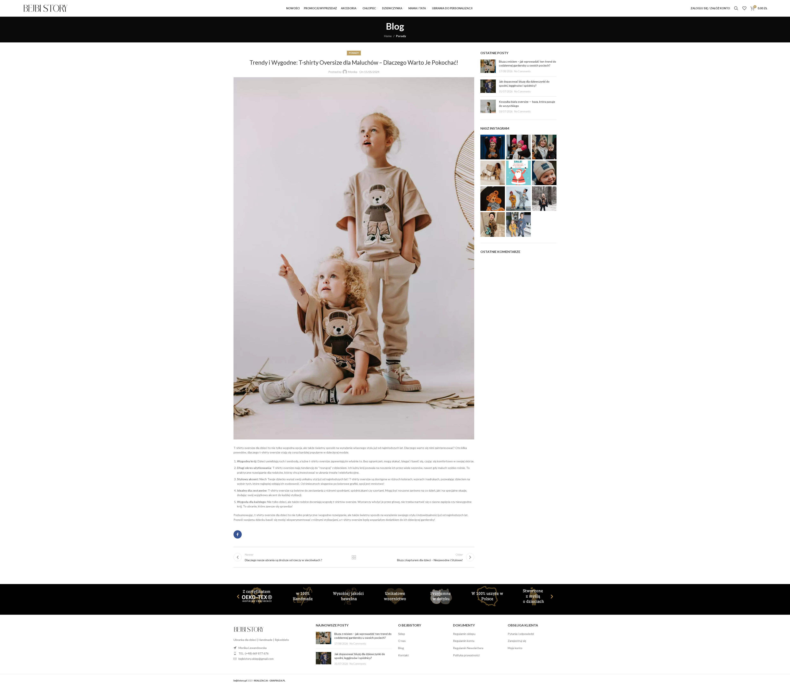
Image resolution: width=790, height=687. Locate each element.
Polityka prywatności (466, 655)
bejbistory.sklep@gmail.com (256, 658)
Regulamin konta (463, 641)
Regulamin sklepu (464, 634)
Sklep (401, 634)
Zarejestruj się (517, 641)
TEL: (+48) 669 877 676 (253, 653)
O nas (402, 641)
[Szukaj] (736, 8)
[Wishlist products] (744, 8)
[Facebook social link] (238, 534)
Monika (352, 72)
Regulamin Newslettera (468, 648)
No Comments (522, 71)
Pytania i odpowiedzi (521, 634)
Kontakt (403, 655)
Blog (401, 648)
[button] (238, 596)
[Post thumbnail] (488, 66)
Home (388, 36)
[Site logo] (45, 8)
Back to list (354, 557)
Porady (401, 36)
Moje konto (515, 648)
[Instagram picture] (492, 147)
